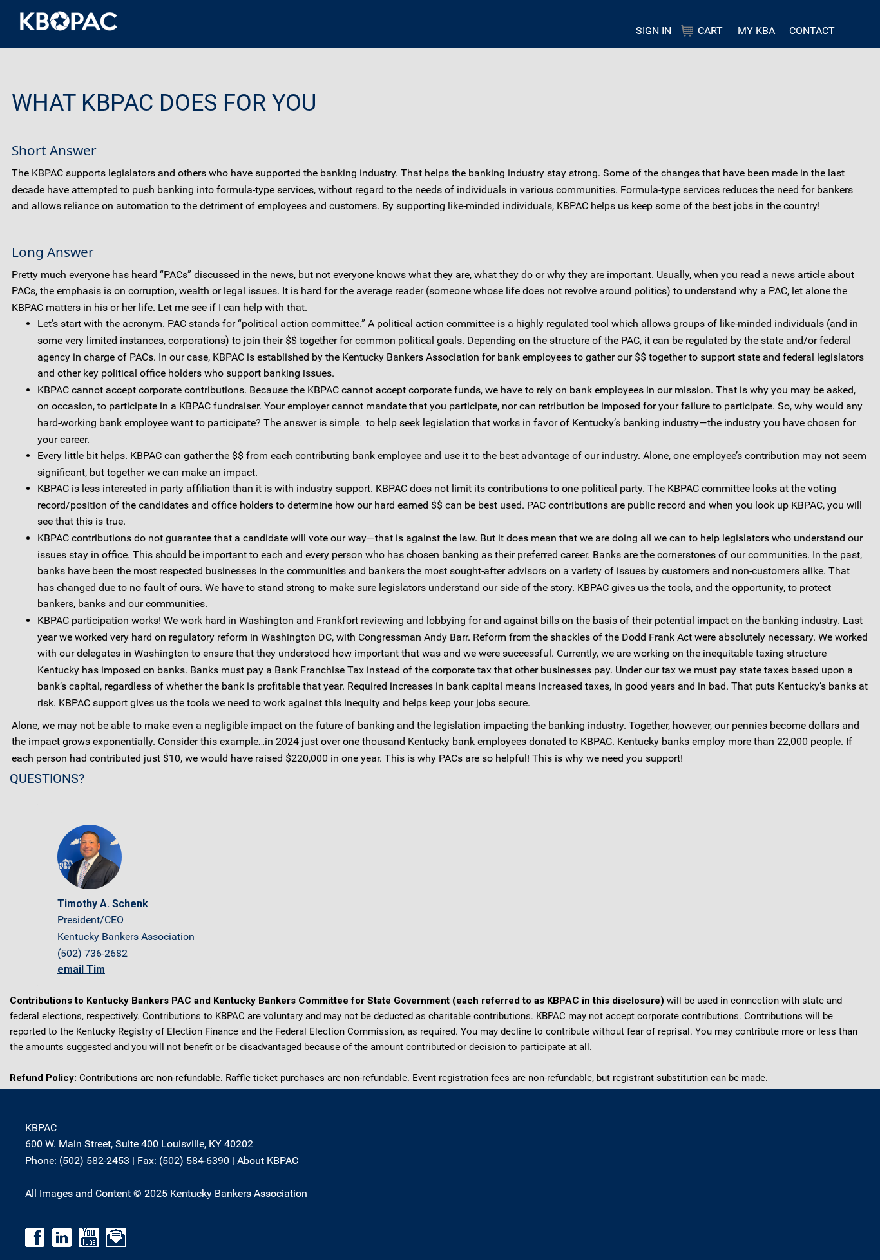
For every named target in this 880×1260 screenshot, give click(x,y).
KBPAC (188, 20)
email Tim (81, 969)
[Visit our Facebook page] (34, 1237)
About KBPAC (267, 1160)
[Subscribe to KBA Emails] (116, 1237)
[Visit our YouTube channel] (89, 1237)
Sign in (653, 30)
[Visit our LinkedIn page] (62, 1237)
